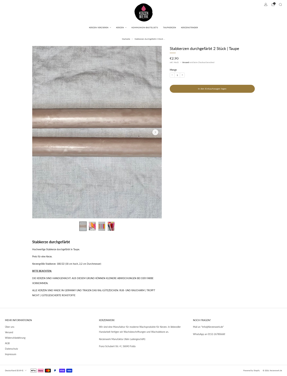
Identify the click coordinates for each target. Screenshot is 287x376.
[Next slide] (155, 132)
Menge (173, 70)
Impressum (10, 354)
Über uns (9, 327)
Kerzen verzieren (98, 27)
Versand (185, 62)
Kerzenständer (189, 27)
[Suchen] (280, 4)
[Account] (265, 4)
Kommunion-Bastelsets (145, 27)
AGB (7, 343)
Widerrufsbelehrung (15, 338)
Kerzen (120, 27)
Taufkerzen (169, 27)
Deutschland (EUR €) (14, 370)
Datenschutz (11, 348)
